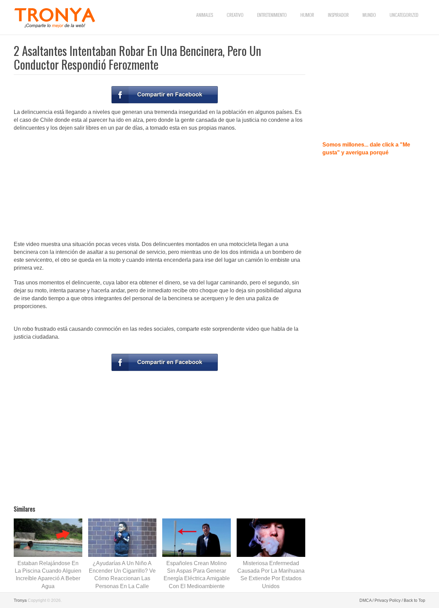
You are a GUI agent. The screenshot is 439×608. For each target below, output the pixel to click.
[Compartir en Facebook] (164, 95)
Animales (204, 14)
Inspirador (338, 14)
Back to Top (414, 600)
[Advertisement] (159, 187)
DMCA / (366, 600)
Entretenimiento (272, 14)
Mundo (369, 14)
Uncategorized (404, 14)
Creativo (235, 14)
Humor (307, 14)
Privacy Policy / (389, 600)
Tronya (20, 600)
